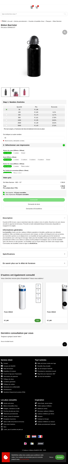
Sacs (5, 427)
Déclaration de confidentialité (12, 387)
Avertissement (8, 389)
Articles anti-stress (9, 403)
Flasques (48, 21)
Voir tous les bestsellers (44, 376)
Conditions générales (9, 381)
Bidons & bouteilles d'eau (11, 406)
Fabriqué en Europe (43, 419)
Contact (6, 363)
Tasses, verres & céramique (11, 416)
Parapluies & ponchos (10, 419)
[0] (31, 7)
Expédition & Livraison (10, 371)
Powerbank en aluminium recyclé (47, 371)
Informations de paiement (11, 376)
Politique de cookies (9, 384)
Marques (40, 416)
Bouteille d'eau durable (44, 366)
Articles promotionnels (20, 21)
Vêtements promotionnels (11, 413)
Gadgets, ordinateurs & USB (11, 408)
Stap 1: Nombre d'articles (14, 102)
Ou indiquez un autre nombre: (12, 134)
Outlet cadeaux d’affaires (45, 406)
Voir (37, 320)
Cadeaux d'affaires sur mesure (46, 421)
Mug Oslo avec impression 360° (46, 374)
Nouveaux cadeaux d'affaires (46, 411)
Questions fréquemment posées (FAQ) (14, 392)
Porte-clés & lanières (9, 424)
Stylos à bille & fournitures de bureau (14, 421)
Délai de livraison (8, 368)
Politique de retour (9, 379)
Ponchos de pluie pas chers (11, 411)
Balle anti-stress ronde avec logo (47, 363)
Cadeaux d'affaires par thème (46, 413)
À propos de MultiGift (9, 366)
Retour (4, 21)
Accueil (10, 21)
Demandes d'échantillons (34, 208)
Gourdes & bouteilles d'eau (36, 21)
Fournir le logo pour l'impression (13, 374)
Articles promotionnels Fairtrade (46, 424)
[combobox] (32, 14)
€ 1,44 (6, 320)
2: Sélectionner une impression (16, 145)
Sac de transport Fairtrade (45, 368)
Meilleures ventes (42, 408)
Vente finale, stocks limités (45, 403)
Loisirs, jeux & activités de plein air (13, 429)
